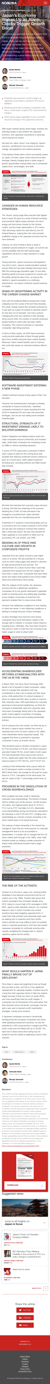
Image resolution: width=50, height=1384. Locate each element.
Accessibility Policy (25, 1371)
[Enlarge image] (25, 182)
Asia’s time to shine (21, 1269)
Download (12, 1185)
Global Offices (25, 1356)
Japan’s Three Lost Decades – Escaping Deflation (26, 1235)
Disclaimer (25, 1361)
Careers (25, 1359)
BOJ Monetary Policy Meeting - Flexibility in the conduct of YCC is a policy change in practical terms (29, 1254)
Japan (32, 1052)
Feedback (25, 1366)
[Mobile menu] (45, 3)
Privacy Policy (25, 1369)
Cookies (25, 1364)
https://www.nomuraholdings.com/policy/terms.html (20, 1146)
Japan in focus (19, 1052)
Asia (6, 1052)
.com (25, 1341)
